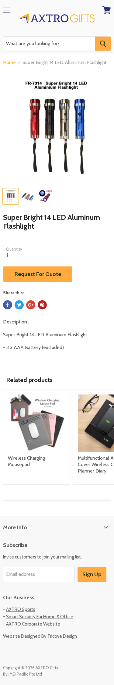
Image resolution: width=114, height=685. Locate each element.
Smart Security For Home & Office (39, 616)
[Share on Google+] (30, 304)
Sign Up (92, 574)
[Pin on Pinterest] (42, 304)
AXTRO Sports (20, 609)
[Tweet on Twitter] (19, 304)
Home (9, 62)
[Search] (103, 44)
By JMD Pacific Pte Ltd (22, 674)
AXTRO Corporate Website (33, 624)
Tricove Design (62, 636)
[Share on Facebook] (7, 304)
